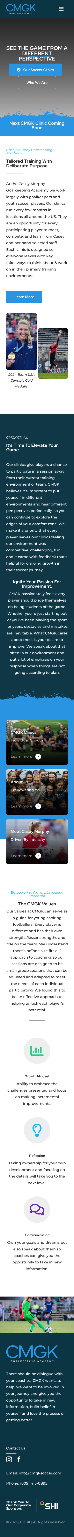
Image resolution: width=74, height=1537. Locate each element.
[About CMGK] (37, 792)
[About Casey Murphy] (37, 841)
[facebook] (19, 1459)
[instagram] (9, 1459)
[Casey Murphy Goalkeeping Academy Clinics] (37, 742)
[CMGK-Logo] (21, 6)
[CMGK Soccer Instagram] (37, 125)
